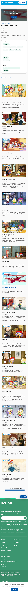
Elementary (6, 44)
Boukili (8, 564)
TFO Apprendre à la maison (8, 561)
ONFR (8, 566)
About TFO (5, 545)
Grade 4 (11, 49)
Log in (23, 2)
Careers (5, 547)
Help (24, 497)
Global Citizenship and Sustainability (11, 67)
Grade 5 (18, 49)
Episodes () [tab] (6, 77)
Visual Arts (6, 60)
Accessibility (4, 579)
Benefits (3, 542)
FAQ (17, 545)
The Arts (5, 57)
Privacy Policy (4, 581)
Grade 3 (5, 49)
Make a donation (5, 550)
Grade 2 (20, 47)
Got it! (15, 589)
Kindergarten (6, 47)
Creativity (6, 70)
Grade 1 (13, 47)
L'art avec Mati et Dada (7, 23)
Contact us (16, 542)
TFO (8, 559)
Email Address (5, 518)
